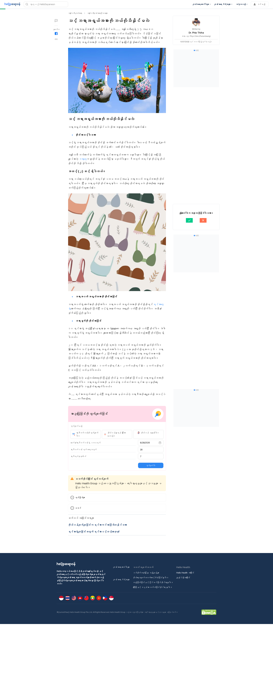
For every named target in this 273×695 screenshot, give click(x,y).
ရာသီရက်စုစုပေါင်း (78, 456)
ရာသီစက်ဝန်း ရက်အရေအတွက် (84, 449)
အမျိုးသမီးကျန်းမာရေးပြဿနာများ (97, 13)
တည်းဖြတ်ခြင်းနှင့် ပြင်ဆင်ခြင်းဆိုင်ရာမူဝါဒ (153, 582)
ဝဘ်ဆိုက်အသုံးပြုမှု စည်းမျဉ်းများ (146, 572)
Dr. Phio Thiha (196, 32)
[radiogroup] (117, 434)
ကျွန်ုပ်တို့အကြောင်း (183, 577)
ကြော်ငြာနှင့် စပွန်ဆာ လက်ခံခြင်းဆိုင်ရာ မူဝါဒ (152, 587)
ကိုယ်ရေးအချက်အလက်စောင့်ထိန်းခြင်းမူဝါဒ (150, 577)
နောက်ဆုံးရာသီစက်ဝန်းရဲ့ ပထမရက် (86, 442)
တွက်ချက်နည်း (76, 426)
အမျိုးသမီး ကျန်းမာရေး (75, 13)
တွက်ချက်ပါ (150, 465)
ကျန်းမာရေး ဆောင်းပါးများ (121, 567)
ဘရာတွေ (82, 158)
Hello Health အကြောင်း (185, 572)
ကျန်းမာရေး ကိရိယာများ (121, 579)
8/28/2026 (145, 442)
